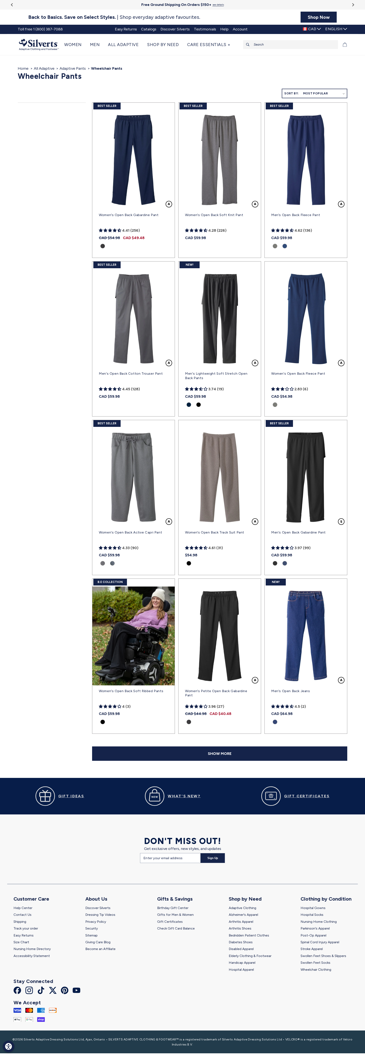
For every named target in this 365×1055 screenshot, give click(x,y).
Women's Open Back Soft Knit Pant (214, 215)
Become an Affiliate (100, 949)
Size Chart (21, 942)
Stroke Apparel (312, 949)
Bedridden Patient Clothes (249, 935)
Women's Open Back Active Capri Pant (130, 532)
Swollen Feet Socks (315, 963)
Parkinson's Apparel (315, 928)
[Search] (247, 44)
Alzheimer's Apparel (243, 915)
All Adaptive (44, 68)
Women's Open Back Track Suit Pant (214, 532)
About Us (96, 899)
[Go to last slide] (12, 5)
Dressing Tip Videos (100, 915)
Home (23, 68)
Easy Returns (24, 935)
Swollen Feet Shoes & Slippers (323, 956)
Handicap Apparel (242, 963)
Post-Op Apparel (313, 935)
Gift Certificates (170, 922)
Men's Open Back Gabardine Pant (298, 532)
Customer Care (31, 899)
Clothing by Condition (326, 899)
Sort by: (291, 93)
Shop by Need (245, 899)
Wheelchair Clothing (316, 970)
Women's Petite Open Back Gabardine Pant (216, 693)
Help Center (23, 908)
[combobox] (290, 44)
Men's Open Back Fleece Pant (295, 215)
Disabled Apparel (241, 949)
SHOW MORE (220, 753)
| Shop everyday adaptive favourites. (114, 17)
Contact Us (22, 915)
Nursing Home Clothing (319, 922)
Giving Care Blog (97, 942)
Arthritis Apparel (241, 922)
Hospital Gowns (313, 908)
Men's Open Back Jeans (290, 691)
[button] (75, 44)
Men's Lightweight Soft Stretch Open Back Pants (216, 376)
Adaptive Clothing (242, 908)
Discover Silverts (97, 908)
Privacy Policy (95, 922)
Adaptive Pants (73, 68)
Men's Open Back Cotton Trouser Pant (131, 374)
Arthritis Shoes (240, 928)
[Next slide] (353, 5)
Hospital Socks (312, 915)
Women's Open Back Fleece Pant (298, 374)
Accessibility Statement (32, 956)
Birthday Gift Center (172, 908)
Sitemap (91, 935)
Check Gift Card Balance (176, 928)
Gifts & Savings (175, 899)
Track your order (26, 928)
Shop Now (319, 17)
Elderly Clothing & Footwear (250, 956)
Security (91, 928)
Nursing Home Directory (32, 949)
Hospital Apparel (241, 970)
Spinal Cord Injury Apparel (320, 942)
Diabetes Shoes (241, 942)
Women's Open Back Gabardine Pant (128, 215)
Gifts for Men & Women (175, 915)
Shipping (20, 922)
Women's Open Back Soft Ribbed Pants (131, 691)
